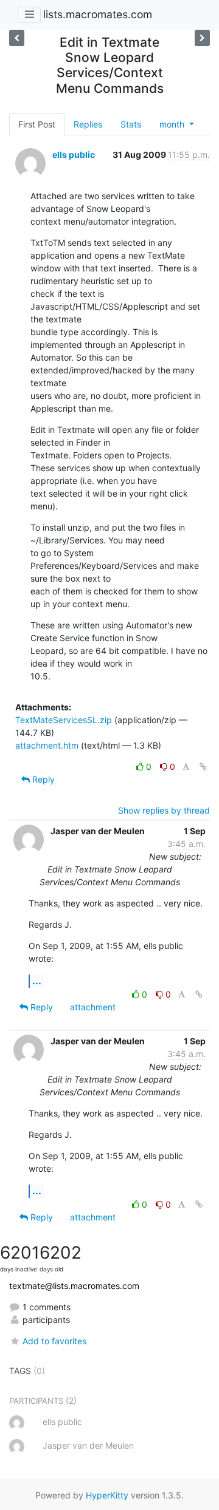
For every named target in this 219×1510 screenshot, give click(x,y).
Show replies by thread (164, 810)
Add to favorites (54, 1341)
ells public (73, 154)
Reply (42, 779)
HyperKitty (107, 1495)
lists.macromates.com (97, 14)
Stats (130, 124)
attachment (93, 1007)
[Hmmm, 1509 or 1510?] (202, 38)
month (173, 124)
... (36, 980)
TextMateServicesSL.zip (63, 720)
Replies (88, 124)
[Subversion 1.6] (16, 38)
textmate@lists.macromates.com (74, 1285)
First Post (36, 124)
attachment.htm (46, 745)
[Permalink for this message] (203, 766)
